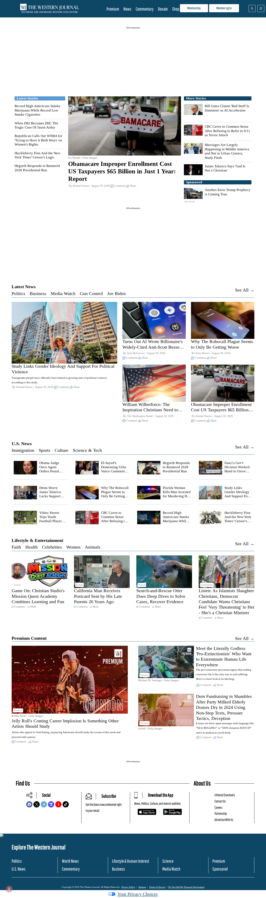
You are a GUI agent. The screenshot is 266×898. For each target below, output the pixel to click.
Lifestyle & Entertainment (37, 540)
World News (70, 861)
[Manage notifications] (9, 889)
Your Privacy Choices (137, 894)
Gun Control (91, 293)
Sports (44, 450)
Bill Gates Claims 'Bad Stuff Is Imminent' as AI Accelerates (227, 108)
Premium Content (29, 638)
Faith (16, 547)
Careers (218, 807)
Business (38, 293)
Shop (175, 8)
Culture (61, 450)
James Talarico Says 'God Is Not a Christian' (225, 168)
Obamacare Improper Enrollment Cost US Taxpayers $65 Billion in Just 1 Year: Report (122, 171)
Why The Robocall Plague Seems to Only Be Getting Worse (222, 344)
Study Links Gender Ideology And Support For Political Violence (237, 494)
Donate (163, 8)
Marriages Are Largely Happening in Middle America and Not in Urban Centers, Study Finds (227, 151)
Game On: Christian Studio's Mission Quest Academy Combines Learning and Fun (38, 596)
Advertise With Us (223, 820)
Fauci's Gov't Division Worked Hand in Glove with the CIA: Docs (237, 471)
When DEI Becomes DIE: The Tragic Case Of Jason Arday (36, 125)
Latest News (24, 286)
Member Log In (224, 8)
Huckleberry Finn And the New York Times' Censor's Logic (37, 155)
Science (168, 861)
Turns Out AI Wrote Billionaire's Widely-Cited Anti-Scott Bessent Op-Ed (152, 347)
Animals (92, 547)
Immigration (23, 450)
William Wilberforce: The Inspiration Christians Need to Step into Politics (150, 410)
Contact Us (220, 801)
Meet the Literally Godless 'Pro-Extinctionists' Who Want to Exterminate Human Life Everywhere (223, 656)
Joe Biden (116, 293)
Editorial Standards (224, 795)
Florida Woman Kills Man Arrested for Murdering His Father (177, 494)
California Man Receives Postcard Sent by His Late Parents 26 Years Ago (98, 596)
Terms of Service (157, 887)
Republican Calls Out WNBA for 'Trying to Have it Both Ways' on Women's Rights (38, 140)
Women (73, 547)
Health (31, 547)
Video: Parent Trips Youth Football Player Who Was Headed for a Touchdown (52, 521)
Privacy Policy (128, 887)
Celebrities (52, 547)
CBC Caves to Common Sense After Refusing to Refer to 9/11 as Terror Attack (227, 131)
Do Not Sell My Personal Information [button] (186, 887)
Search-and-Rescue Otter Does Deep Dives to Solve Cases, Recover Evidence (160, 596)
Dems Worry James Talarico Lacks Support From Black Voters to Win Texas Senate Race (52, 498)
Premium (112, 8)
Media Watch (63, 293)
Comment (120, 185)
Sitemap (142, 887)
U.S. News (22, 443)
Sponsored (220, 868)
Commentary (145, 8)
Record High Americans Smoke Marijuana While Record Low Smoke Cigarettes (37, 110)
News (127, 8)
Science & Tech (87, 450)
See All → (244, 290)
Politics (18, 293)
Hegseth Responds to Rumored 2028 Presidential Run (37, 168)
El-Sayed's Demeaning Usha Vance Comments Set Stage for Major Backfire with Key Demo (113, 473)
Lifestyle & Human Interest (130, 861)
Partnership (220, 813)
